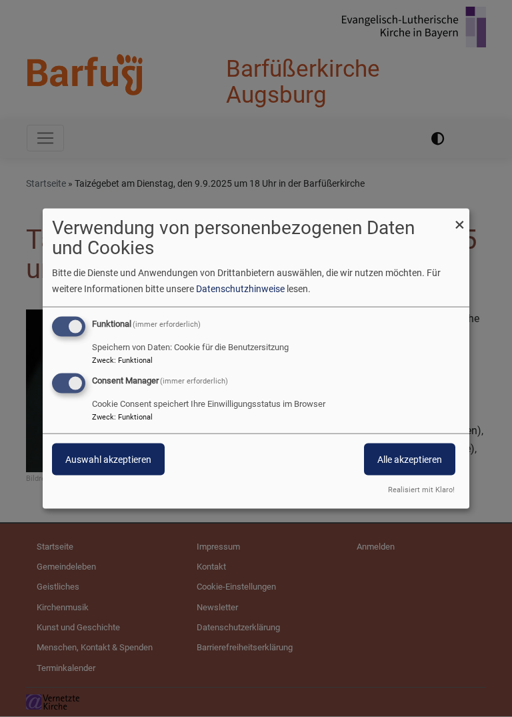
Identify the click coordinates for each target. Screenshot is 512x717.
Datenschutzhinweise (240, 288)
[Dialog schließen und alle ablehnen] (459, 216)
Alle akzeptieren (409, 459)
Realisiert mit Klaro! (421, 490)
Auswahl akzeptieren (108, 459)
